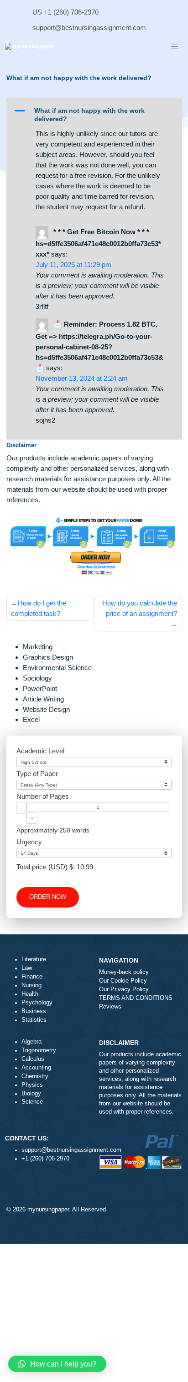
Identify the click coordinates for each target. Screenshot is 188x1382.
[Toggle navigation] (175, 47)
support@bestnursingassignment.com (89, 27)
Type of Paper (37, 773)
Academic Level (40, 751)
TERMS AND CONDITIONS (135, 998)
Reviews (110, 1007)
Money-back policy (124, 972)
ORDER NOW (47, 897)
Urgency (29, 842)
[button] (94, 114)
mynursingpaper (48, 1209)
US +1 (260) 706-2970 (65, 12)
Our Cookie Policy (123, 981)
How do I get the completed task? (38, 608)
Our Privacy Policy (124, 989)
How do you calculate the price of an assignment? (139, 608)
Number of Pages (42, 796)
